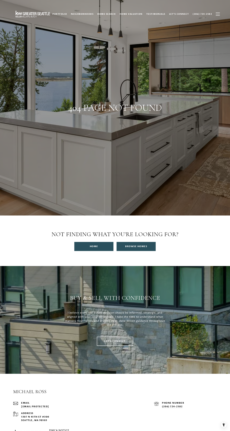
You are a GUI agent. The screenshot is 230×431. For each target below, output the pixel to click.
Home (94, 246)
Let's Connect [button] (115, 341)
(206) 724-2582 (172, 406)
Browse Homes (136, 246)
